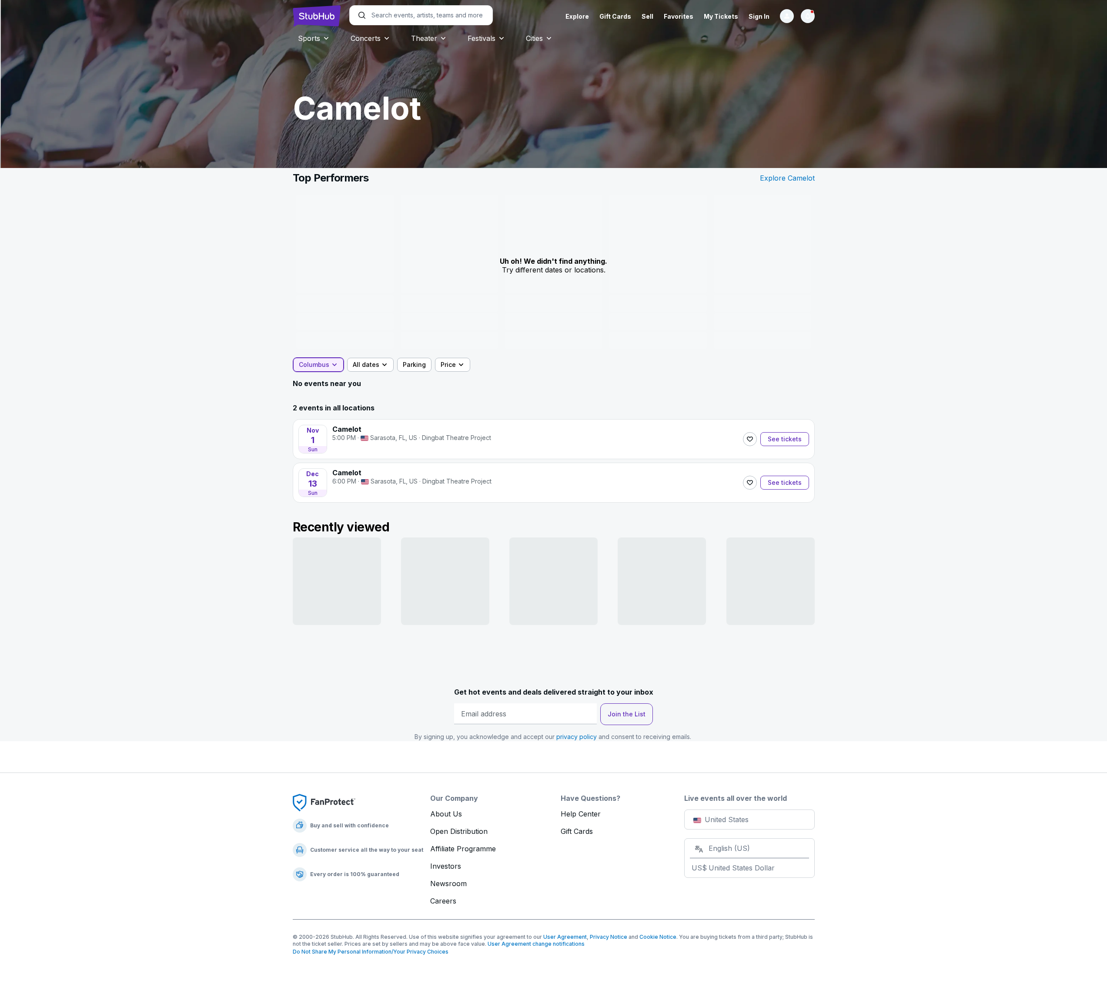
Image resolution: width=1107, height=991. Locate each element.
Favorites (678, 16)
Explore (577, 16)
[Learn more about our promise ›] (324, 802)
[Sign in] (787, 16)
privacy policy (576, 736)
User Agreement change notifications (536, 944)
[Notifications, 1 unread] (808, 16)
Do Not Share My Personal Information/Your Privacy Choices (370, 951)
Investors (445, 866)
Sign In (759, 16)
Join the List (626, 714)
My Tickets (721, 16)
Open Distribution (459, 831)
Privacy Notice (608, 937)
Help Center (581, 814)
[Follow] (750, 439)
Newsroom (448, 883)
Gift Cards (615, 16)
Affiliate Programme (463, 848)
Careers (443, 901)
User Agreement (565, 937)
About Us (446, 814)
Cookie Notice (657, 937)
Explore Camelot (787, 178)
